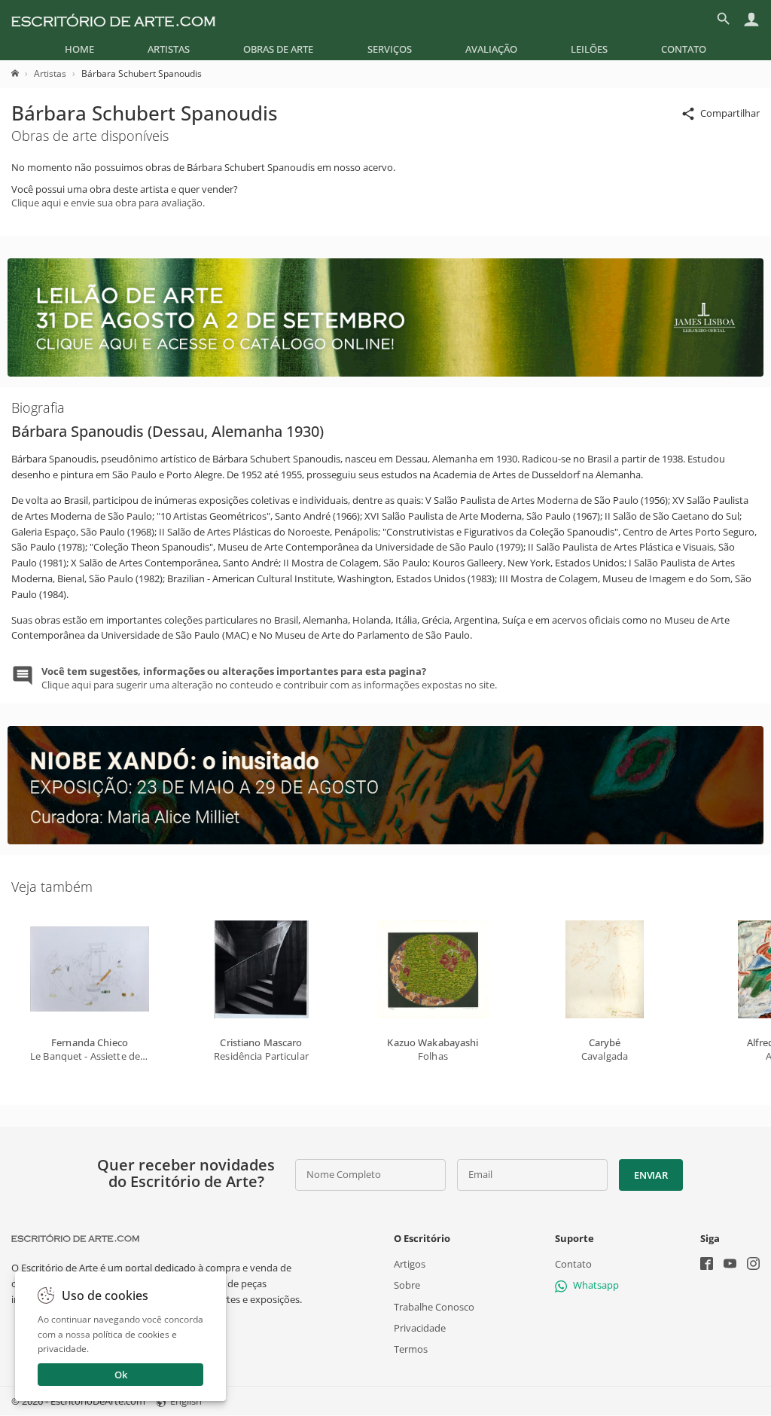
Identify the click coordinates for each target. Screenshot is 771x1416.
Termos (411, 1349)
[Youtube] (730, 1265)
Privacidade (420, 1328)
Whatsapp (596, 1285)
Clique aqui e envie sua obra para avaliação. (108, 202)
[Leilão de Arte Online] (385, 373)
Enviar (650, 1175)
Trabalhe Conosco (434, 1307)
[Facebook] (706, 1265)
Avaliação (491, 49)
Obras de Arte (278, 49)
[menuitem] (79, 49)
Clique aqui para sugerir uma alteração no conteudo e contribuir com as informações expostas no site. (269, 677)
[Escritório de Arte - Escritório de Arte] (75, 1238)
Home (79, 49)
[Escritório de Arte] (113, 19)
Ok (120, 1374)
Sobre (407, 1285)
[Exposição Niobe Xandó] (385, 840)
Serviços (389, 49)
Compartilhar (730, 113)
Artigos (409, 1264)
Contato (683, 49)
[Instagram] (753, 1265)
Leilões (589, 49)
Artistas (169, 49)
